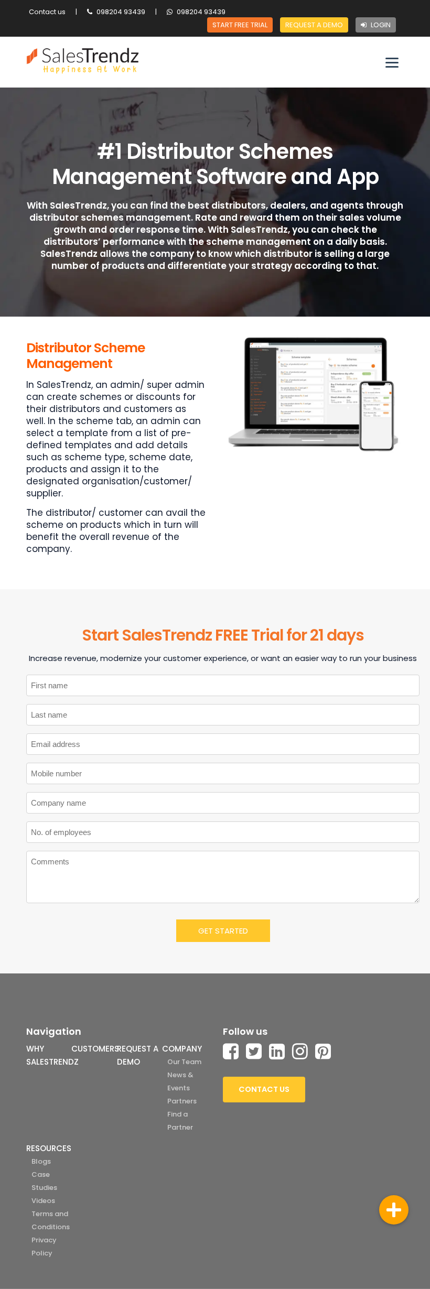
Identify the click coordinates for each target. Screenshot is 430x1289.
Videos (43, 1201)
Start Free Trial (239, 25)
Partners (182, 1101)
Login (380, 25)
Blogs (41, 1161)
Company (182, 1048)
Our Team (184, 1062)
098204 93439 (120, 12)
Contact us (47, 12)
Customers (95, 1048)
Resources (48, 1148)
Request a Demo (314, 25)
